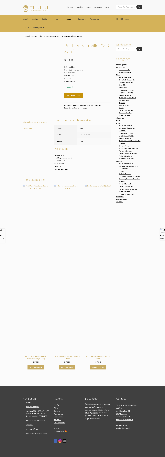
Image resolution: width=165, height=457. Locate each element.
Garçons (67, 19)
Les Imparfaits (39, 28)
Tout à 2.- (26, 28)
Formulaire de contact (83, 7)
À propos (70, 7)
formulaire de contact (124, 420)
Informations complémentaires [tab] (35, 122)
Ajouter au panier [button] (36, 367)
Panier (108, 7)
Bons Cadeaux (59, 431)
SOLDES (57, 428)
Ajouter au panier (74, 95)
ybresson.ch (125, 428)
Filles (56, 19)
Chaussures (82, 19)
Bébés (44, 19)
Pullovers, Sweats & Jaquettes (49, 36)
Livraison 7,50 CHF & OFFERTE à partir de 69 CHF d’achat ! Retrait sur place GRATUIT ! (37, 413)
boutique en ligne (96, 404)
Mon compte (98, 7)
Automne (75, 108)
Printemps (83, 108)
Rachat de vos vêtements (35, 420)
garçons (94, 413)
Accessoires (94, 19)
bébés (100, 410)
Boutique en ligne (32, 407)
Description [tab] (27, 128)
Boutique (35, 19)
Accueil (25, 19)
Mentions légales (32, 429)
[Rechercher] (139, 7)
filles (87, 413)
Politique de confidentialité (36, 433)
